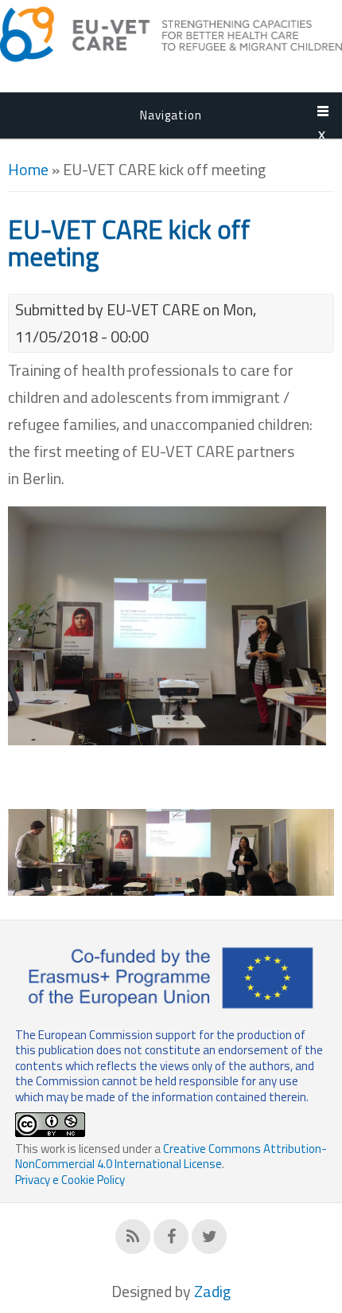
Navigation (171, 115)
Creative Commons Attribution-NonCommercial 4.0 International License (171, 1156)
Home (28, 169)
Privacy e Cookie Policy (70, 1179)
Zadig (212, 1291)
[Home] (171, 56)
